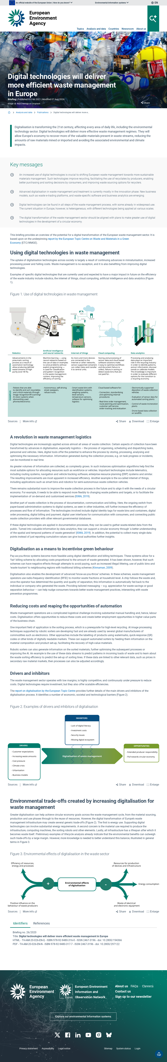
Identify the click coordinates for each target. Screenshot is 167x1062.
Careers (147, 986)
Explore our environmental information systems (83, 1016)
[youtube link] (88, 1035)
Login (137, 1048)
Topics (80, 28)
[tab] (20, 924)
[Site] (32, 18)
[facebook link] (68, 1035)
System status (123, 1048)
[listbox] (41, 3)
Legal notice (64, 1048)
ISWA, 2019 (82, 496)
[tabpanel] (83, 938)
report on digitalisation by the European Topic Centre (45, 690)
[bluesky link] (109, 1035)
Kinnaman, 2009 (102, 567)
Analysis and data (96, 28)
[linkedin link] (78, 1035)
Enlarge (154, 421)
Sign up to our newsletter (133, 997)
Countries (113, 28)
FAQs (134, 986)
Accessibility (48, 1048)
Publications (42, 112)
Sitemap (108, 1048)
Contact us (123, 991)
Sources (12, 421)
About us (141, 28)
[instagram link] (99, 1035)
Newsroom (128, 28)
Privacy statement (28, 1048)
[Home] (9, 112)
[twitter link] (57, 1035)
